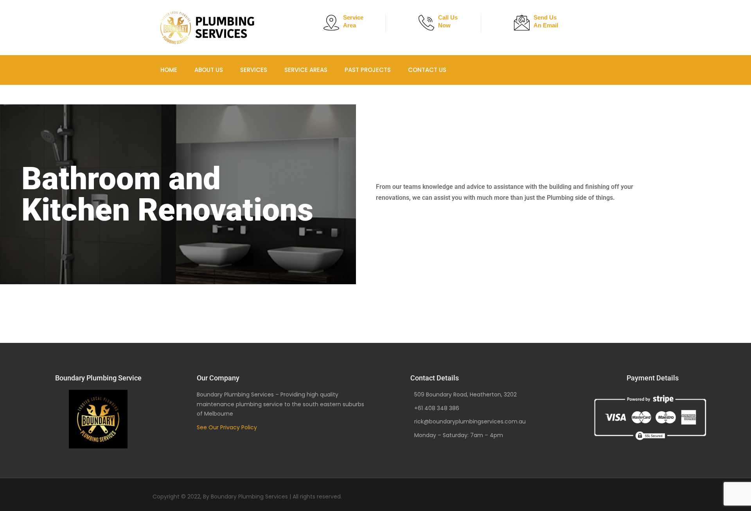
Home (168, 70)
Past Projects (347, 70)
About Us (203, 70)
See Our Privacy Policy (227, 427)
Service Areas (290, 70)
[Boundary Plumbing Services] (207, 27)
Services (243, 70)
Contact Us (402, 70)
